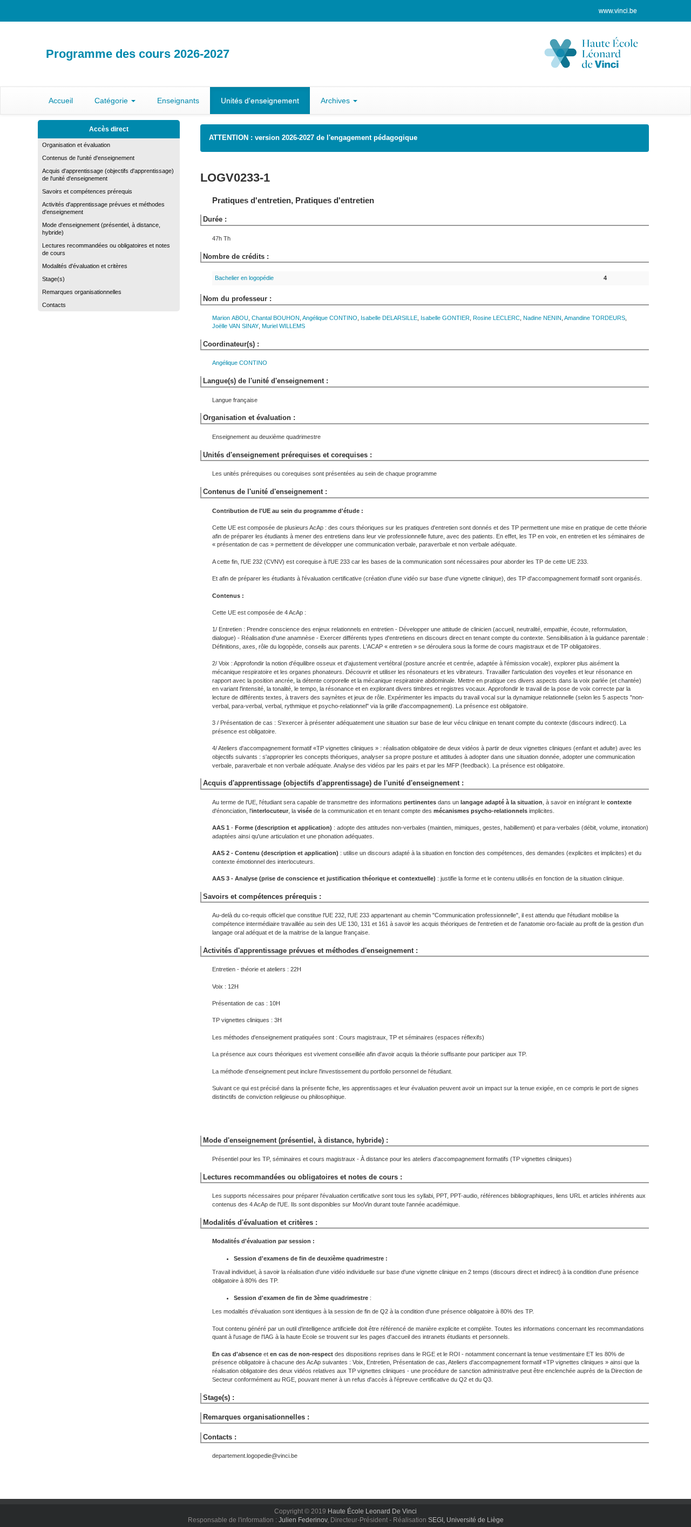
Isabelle (389, 318)
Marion (230, 318)
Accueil (61, 100)
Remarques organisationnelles (81, 292)
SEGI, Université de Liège (466, 1520)
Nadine (542, 318)
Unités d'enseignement (260, 100)
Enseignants (178, 100)
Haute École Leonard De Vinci (372, 1511)
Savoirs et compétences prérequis (87, 191)
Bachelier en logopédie (244, 278)
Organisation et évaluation (76, 145)
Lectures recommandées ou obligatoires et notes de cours (106, 249)
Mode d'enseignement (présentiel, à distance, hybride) (101, 229)
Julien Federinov (303, 1520)
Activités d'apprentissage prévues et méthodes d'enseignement (103, 208)
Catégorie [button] (112, 100)
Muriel (283, 326)
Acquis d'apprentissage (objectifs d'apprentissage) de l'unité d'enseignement (108, 175)
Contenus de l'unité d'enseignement (88, 158)
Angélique (329, 318)
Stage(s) (53, 279)
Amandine (594, 318)
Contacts (54, 305)
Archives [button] (336, 100)
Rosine (496, 318)
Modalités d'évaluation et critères (84, 266)
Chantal (276, 318)
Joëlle (235, 326)
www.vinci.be (618, 11)
